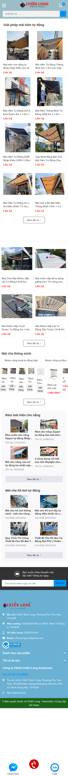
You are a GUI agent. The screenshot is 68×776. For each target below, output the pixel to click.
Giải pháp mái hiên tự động (23, 25)
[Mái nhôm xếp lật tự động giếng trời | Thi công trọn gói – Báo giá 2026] (50, 258)
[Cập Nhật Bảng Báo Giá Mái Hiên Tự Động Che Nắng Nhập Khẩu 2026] (49, 137)
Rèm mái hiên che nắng (22, 415)
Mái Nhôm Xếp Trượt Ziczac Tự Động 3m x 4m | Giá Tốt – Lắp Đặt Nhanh (16, 329)
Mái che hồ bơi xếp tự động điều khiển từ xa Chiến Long (48, 512)
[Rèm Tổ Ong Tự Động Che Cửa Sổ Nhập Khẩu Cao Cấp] (31, 371)
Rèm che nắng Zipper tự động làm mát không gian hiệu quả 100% (49, 433)
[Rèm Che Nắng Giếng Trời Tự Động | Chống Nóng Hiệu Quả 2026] (40, 371)
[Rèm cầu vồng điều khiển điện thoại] (4, 371)
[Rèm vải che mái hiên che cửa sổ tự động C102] (53, 374)
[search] (63, 14)
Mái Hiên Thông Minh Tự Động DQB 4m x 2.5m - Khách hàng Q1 (49, 114)
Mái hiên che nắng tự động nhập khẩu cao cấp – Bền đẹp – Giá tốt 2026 (17, 68)
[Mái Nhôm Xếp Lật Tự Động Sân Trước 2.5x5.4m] (50, 306)
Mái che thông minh (16, 353)
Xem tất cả (33, 220)
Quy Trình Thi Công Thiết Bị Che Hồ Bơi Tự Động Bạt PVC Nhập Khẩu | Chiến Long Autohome (19, 539)
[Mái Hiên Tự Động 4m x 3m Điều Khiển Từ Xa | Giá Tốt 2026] (17, 183)
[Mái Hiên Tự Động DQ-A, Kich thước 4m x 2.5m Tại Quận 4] (17, 91)
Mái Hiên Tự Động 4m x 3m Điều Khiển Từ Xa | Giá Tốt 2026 (16, 206)
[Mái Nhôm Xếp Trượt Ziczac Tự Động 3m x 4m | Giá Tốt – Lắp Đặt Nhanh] (17, 306)
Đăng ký (60, 582)
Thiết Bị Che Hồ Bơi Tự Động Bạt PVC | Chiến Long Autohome (48, 539)
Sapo (36, 704)
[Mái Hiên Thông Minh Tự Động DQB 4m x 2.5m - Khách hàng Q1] (49, 91)
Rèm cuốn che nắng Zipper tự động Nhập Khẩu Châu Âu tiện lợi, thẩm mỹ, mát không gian (18, 436)
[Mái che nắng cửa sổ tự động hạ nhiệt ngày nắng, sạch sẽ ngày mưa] (19, 453)
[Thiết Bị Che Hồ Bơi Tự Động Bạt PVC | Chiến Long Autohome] (49, 529)
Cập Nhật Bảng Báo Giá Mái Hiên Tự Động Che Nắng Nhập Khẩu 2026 (48, 160)
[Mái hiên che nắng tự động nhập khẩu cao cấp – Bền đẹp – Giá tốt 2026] (17, 45)
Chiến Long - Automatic (40, 701)
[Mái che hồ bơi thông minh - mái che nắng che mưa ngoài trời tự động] (19, 501)
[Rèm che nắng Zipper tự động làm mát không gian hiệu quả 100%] (49, 424)
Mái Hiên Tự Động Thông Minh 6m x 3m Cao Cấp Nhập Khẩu (49, 68)
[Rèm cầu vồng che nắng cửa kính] (13, 371)
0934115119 (31, 632)
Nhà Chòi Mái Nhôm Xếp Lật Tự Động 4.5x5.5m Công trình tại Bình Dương (16, 282)
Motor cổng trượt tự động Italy (21, 360)
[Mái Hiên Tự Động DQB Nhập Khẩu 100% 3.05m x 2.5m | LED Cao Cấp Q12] (17, 137)
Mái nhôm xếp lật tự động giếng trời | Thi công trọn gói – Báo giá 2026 (49, 282)
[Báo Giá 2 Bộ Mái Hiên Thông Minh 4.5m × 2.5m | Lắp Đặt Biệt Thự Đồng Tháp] (49, 183)
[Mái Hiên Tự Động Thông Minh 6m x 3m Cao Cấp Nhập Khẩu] (49, 45)
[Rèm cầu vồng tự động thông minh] (22, 371)
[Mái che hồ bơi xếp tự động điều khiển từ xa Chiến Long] (49, 501)
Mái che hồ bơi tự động (22, 490)
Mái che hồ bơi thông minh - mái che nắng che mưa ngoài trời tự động (18, 512)
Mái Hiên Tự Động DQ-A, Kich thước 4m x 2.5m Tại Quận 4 (17, 114)
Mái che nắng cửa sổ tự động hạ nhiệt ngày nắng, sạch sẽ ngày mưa (18, 463)
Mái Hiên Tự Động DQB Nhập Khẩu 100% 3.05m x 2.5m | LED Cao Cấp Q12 (17, 160)
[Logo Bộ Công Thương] (12, 644)
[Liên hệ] (13, 767)
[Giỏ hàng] (60, 5)
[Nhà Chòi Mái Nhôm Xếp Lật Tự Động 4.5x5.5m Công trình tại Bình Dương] (17, 258)
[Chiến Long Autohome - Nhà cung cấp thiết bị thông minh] (34, 5)
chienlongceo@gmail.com (29, 637)
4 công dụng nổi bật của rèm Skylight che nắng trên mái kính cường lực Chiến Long (48, 460)
